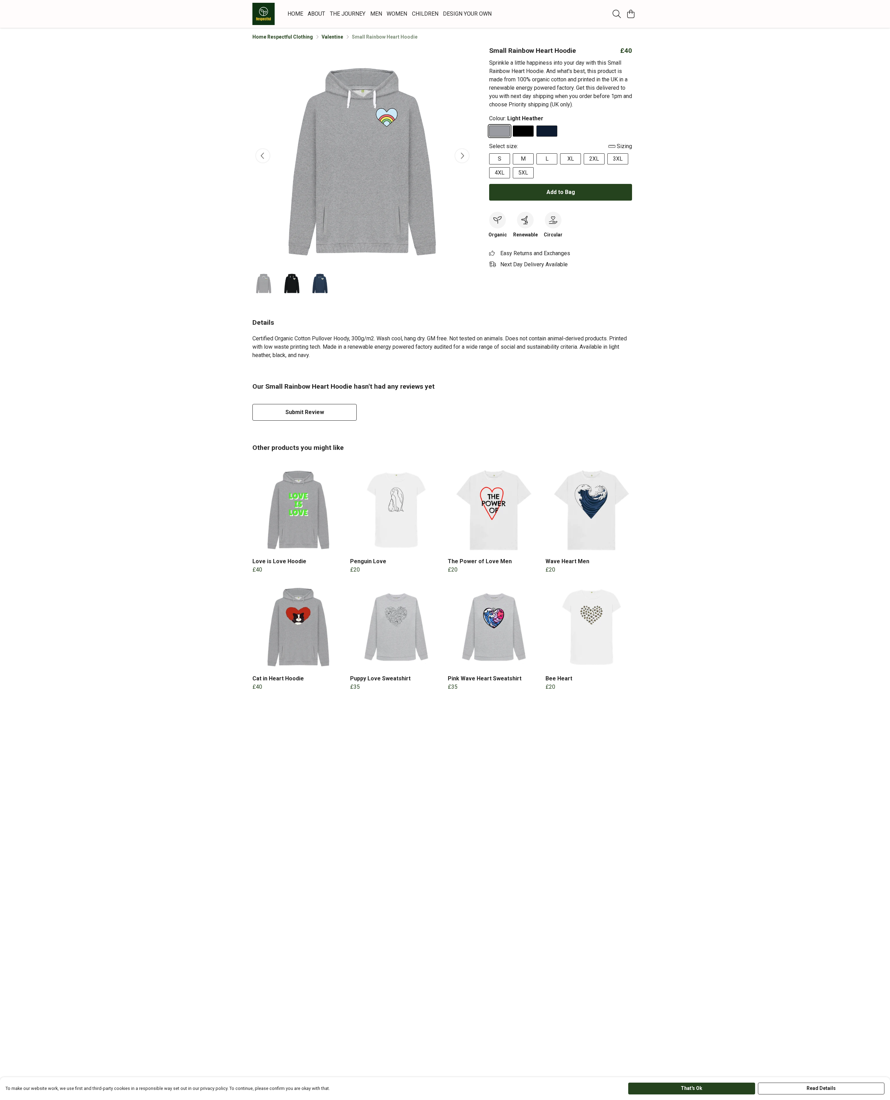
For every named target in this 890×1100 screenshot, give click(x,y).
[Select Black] (523, 131)
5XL (523, 172)
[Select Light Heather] (499, 131)
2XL (594, 158)
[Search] (617, 14)
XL (570, 158)
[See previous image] (263, 156)
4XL (499, 172)
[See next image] (462, 156)
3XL (618, 158)
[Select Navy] (546, 131)
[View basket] (631, 14)
